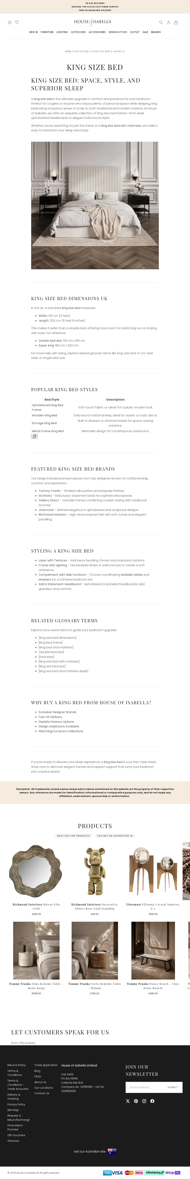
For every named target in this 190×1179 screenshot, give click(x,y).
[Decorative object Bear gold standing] (95, 871)
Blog (37, 1071)
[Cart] (176, 22)
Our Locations (43, 1088)
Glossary (13, 1141)
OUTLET (135, 32)
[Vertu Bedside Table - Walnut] (95, 951)
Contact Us (41, 1093)
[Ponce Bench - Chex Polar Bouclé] (153, 951)
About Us (40, 1082)
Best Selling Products (73, 836)
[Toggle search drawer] (161, 22)
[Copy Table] (34, 436)
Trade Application (46, 1065)
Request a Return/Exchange (18, 1118)
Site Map (13, 1110)
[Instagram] (144, 1101)
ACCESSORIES (97, 32)
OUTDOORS (78, 32)
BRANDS (156, 32)
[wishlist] (17, 22)
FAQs (37, 1076)
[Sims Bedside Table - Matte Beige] (36, 951)
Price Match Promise (15, 1127)
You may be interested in (115, 836)
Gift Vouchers (16, 1135)
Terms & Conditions (14, 1073)
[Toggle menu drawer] (9, 22)
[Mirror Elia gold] (36, 871)
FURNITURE (47, 32)
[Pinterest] (136, 1101)
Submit (173, 1087)
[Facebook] (152, 1101)
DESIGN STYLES (118, 32)
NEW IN (33, 32)
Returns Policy (16, 1065)
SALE (145, 32)
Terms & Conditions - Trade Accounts (17, 1085)
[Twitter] (128, 1101)
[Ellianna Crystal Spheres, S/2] (153, 871)
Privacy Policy (16, 1104)
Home (68, 51)
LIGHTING (62, 32)
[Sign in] (168, 22)
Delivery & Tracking (13, 1097)
